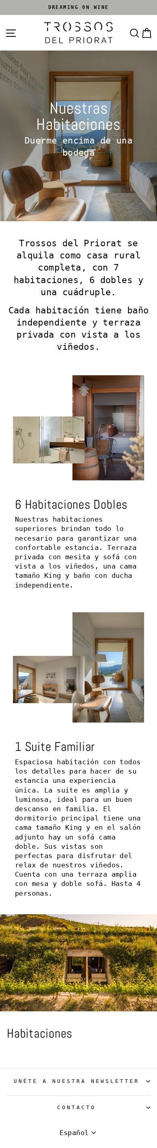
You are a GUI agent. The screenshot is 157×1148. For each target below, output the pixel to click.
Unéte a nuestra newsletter (76, 1081)
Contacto (76, 1107)
